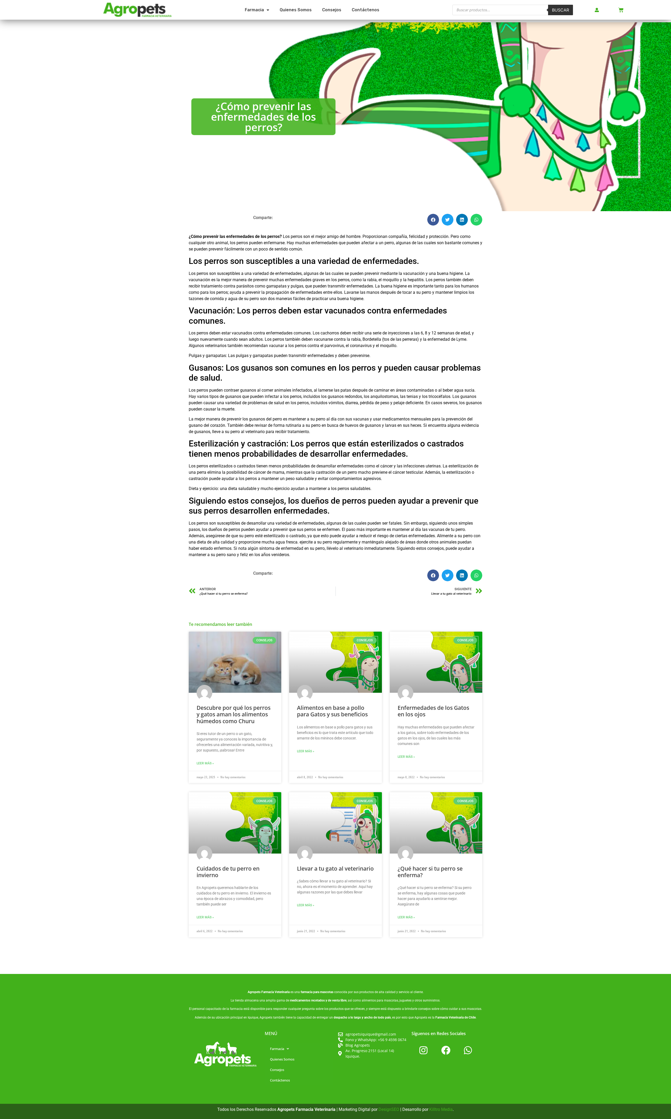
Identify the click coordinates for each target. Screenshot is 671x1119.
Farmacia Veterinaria (275, 992)
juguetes (405, 1000)
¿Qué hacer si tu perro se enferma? (430, 872)
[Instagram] (423, 1050)
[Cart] (621, 10)
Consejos (331, 9)
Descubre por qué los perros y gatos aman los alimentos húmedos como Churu (233, 714)
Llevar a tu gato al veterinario (335, 868)
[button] (433, 220)
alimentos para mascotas (380, 1000)
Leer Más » (205, 763)
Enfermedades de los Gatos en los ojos (433, 711)
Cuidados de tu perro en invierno (228, 872)
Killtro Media (441, 1109)
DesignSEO (388, 1109)
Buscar (560, 10)
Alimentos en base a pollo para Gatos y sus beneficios (332, 711)
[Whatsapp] (468, 1050)
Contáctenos (365, 9)
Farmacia (254, 9)
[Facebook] (445, 1050)
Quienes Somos (296, 9)
